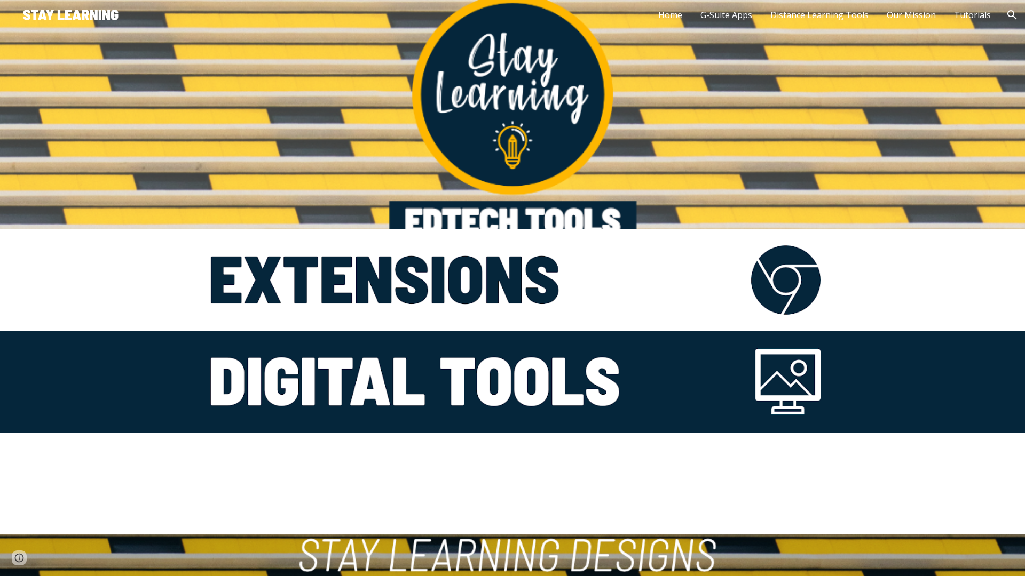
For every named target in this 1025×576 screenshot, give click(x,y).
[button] (1012, 15)
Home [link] (670, 15)
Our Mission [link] (911, 15)
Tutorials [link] (972, 15)
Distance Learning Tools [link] (819, 15)
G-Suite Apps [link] (726, 15)
